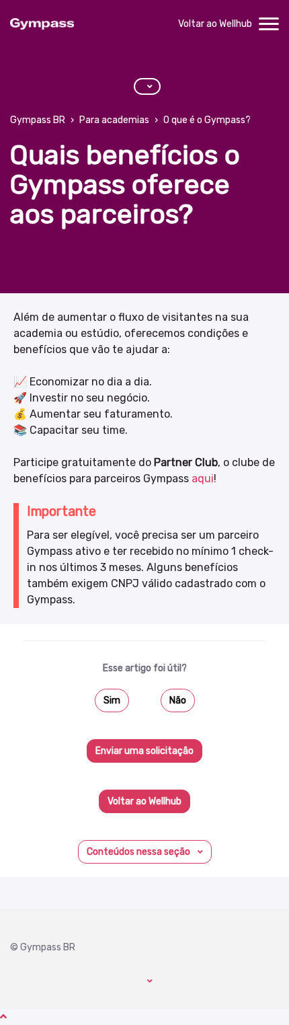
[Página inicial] (42, 24)
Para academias (114, 120)
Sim (112, 700)
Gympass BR (37, 120)
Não (177, 700)
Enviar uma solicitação (144, 751)
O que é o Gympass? (207, 120)
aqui (203, 478)
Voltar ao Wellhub (215, 24)
